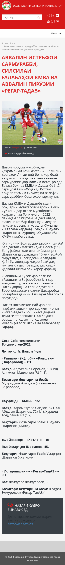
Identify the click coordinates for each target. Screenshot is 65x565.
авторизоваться (20, 524)
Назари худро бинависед (20, 153)
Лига (12, 43)
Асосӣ (5, 43)
